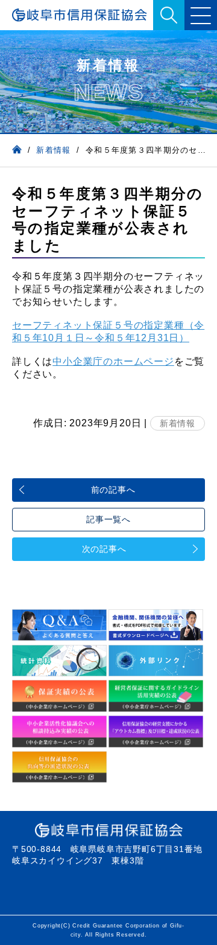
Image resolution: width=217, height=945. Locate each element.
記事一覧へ (108, 519)
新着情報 (177, 423)
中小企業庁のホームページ (113, 361)
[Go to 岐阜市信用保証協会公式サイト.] (17, 150)
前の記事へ (113, 490)
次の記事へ (104, 549)
